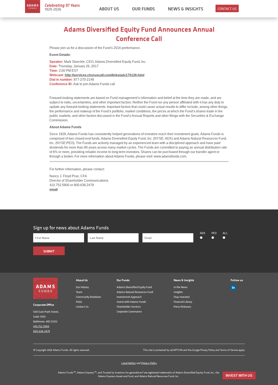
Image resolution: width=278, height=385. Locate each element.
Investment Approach (129, 297)
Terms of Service (229, 350)
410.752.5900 (41, 326)
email (53, 189)
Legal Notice (128, 363)
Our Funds (143, 9)
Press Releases (182, 306)
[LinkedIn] (233, 289)
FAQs (79, 302)
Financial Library (183, 302)
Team (79, 292)
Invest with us (239, 375)
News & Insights (185, 9)
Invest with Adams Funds (131, 302)
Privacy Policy (207, 350)
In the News (180, 287)
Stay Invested (181, 297)
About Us (109, 9)
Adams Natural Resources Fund (135, 292)
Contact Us (227, 8)
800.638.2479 (41, 331)
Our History (82, 287)
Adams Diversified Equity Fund (134, 287)
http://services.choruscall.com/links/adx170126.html (104, 75)
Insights (178, 292)
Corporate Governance (129, 311)
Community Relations (88, 297)
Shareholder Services (129, 306)
